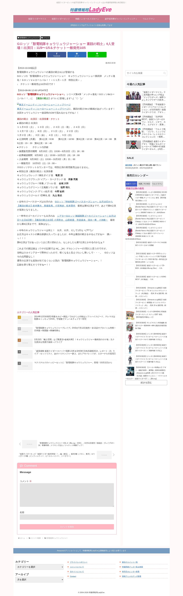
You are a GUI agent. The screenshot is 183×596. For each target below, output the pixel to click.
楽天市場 (128, 165)
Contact (73, 576)
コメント (26, 481)
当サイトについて (77, 572)
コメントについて (77, 567)
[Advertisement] (67, 290)
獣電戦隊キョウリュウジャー (29, 38)
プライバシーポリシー (78, 562)
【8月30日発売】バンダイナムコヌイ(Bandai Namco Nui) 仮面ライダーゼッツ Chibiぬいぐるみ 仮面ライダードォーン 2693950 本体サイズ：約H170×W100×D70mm (145, 233)
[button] (164, 73)
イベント (46, 38)
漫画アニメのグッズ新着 (131, 576)
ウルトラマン (157, 184)
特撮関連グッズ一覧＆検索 (132, 567)
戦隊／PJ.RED (144, 184)
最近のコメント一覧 (130, 562)
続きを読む (146, 382)
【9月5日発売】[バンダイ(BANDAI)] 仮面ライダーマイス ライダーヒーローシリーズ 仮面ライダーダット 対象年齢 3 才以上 (151, 348)
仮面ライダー (131, 184)
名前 (22, 512)
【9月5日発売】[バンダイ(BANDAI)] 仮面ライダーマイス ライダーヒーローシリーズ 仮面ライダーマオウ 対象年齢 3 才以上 (151, 336)
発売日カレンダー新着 (130, 572)
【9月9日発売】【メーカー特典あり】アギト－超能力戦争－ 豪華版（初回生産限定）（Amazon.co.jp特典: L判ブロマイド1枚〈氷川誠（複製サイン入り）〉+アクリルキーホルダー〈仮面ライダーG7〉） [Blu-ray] (146, 373)
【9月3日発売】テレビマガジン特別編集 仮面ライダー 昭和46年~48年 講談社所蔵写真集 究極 (151, 325)
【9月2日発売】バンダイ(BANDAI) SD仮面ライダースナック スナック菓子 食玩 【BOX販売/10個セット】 (150, 314)
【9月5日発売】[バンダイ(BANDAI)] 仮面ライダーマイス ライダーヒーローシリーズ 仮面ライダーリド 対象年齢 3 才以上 (151, 359)
